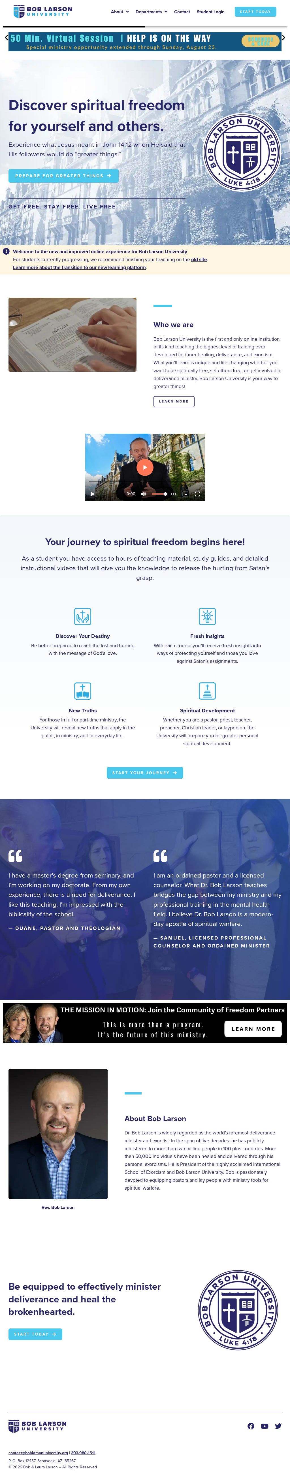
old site (199, 259)
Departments (149, 11)
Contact (182, 11)
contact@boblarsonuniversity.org (38, 1453)
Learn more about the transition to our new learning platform (79, 267)
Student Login (211, 11)
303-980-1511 (83, 1453)
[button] (6, 37)
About (117, 11)
